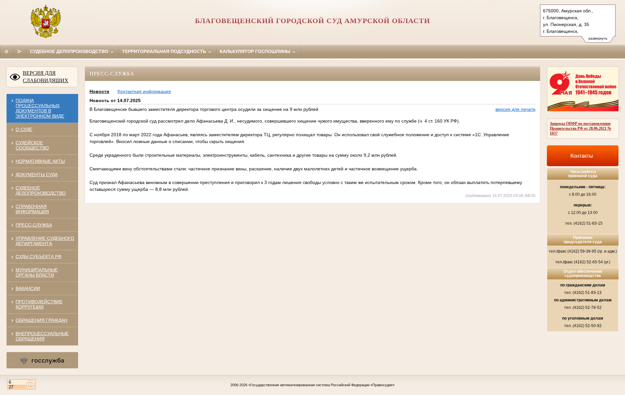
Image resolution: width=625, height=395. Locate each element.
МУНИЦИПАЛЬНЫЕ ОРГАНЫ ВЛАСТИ (37, 272)
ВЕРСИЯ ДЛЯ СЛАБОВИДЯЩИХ (45, 76)
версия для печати (515, 109)
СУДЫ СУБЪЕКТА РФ (39, 256)
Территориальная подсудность (164, 51)
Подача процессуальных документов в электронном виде (40, 108)
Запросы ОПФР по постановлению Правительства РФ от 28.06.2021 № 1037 (580, 128)
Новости (99, 91)
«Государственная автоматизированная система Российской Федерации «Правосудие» (321, 385)
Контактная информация (144, 91)
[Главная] (6, 51)
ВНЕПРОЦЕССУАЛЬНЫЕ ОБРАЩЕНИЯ (42, 336)
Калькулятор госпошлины (256, 51)
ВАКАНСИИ (28, 288)
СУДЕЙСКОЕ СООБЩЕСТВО (32, 145)
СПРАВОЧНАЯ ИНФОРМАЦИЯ (32, 209)
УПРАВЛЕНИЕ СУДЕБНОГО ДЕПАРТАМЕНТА (45, 241)
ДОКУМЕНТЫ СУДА (37, 174)
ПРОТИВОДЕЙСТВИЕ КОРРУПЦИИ (39, 304)
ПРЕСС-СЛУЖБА (34, 225)
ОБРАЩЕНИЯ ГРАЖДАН (41, 320)
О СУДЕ (24, 129)
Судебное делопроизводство (70, 51)
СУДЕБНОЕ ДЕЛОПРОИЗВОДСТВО (41, 190)
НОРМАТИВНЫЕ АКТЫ (40, 161)
